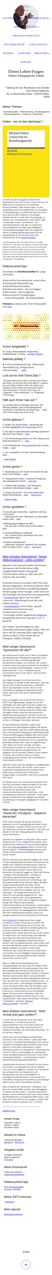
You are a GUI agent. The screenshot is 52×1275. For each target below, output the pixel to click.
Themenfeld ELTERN (25, 27)
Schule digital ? (38, 44)
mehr (23, 370)
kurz (30, 481)
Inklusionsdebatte (20, 847)
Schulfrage (9, 1202)
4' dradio (8, 1159)
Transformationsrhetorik (14, 1174)
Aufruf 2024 (36, 495)
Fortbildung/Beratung (26, 36)
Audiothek (24, 53)
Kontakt (26, 1251)
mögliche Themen (35, 354)
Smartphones (11, 597)
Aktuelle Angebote (28, 237)
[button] (26, 1264)
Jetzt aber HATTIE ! (14, 44)
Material (8, 53)
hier (10, 306)
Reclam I (8, 1142)
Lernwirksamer (11, 606)
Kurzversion (32, 427)
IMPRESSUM (9, 1111)
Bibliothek (41, 53)
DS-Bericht (12, 920)
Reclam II (19, 1142)
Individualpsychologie (13, 1214)
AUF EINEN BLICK (11, 18)
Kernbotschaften (17, 1187)
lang (35, 481)
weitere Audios (10, 499)
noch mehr (36, 547)
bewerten (42, 615)
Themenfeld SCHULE (36, 18)
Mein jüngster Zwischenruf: (25, 558)
